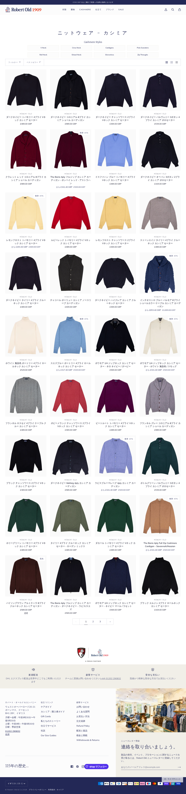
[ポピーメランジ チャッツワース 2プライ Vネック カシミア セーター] (70, 396)
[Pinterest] (77, 766)
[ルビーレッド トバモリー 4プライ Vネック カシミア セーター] (70, 213)
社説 (43, 730)
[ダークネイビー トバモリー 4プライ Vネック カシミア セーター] (25, 90)
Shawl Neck (76, 55)
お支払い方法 (83, 716)
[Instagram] (83, 766)
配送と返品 (81, 730)
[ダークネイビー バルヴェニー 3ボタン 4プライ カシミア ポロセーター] (160, 90)
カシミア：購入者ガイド (53, 711)
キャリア (60, 790)
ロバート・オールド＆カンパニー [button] (20, 702)
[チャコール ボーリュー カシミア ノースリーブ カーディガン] (70, 273)
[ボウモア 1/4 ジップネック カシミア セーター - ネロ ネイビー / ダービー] (115, 336)
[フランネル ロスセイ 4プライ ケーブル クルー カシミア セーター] (25, 396)
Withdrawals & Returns (87, 740)
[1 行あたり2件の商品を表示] (166, 62)
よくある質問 (83, 711)
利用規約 (51, 790)
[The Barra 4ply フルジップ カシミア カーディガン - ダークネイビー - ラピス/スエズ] (70, 576)
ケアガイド (46, 706)
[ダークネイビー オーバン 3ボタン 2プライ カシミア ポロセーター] (160, 150)
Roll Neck (43, 55)
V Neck (43, 48)
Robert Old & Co (14, 790)
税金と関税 (81, 735)
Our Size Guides (48, 735)
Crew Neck (76, 48)
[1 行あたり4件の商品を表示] (177, 62)
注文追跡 (80, 721)
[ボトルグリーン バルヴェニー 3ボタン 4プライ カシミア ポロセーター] (160, 456)
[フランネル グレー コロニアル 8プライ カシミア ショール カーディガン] (160, 396)
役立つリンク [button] (47, 702)
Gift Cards (46, 716)
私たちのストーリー (50, 721)
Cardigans (109, 48)
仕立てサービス (48, 725)
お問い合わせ (83, 706)
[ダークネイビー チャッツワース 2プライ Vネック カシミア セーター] (115, 90)
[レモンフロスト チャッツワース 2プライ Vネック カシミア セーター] (115, 213)
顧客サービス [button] (82, 702)
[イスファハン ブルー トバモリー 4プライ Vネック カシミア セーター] (115, 150)
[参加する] (177, 767)
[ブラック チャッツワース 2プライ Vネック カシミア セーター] (25, 456)
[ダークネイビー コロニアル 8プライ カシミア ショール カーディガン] (70, 90)
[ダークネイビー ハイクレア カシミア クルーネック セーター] (115, 273)
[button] (64, 9)
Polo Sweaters (143, 48)
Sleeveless (109, 55)
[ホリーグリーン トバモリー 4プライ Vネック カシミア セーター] (25, 516)
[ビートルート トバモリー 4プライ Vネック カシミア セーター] (115, 396)
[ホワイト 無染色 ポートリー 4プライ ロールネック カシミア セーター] (25, 336)
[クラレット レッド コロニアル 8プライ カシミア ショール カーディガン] (25, 150)
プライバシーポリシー (38, 790)
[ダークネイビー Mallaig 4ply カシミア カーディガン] (70, 456)
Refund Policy (83, 725)
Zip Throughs (142, 55)
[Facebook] (72, 766)
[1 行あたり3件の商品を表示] (171, 62)
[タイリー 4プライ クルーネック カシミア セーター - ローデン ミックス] (70, 516)
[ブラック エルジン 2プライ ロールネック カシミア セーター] (160, 576)
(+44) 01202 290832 (110, 678)
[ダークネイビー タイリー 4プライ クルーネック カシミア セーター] (25, 273)
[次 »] (110, 621)
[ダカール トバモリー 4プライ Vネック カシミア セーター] (115, 516)
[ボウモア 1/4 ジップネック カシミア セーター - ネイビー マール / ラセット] (115, 576)
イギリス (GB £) (15, 783)
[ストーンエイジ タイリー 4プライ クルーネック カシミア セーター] (160, 213)
